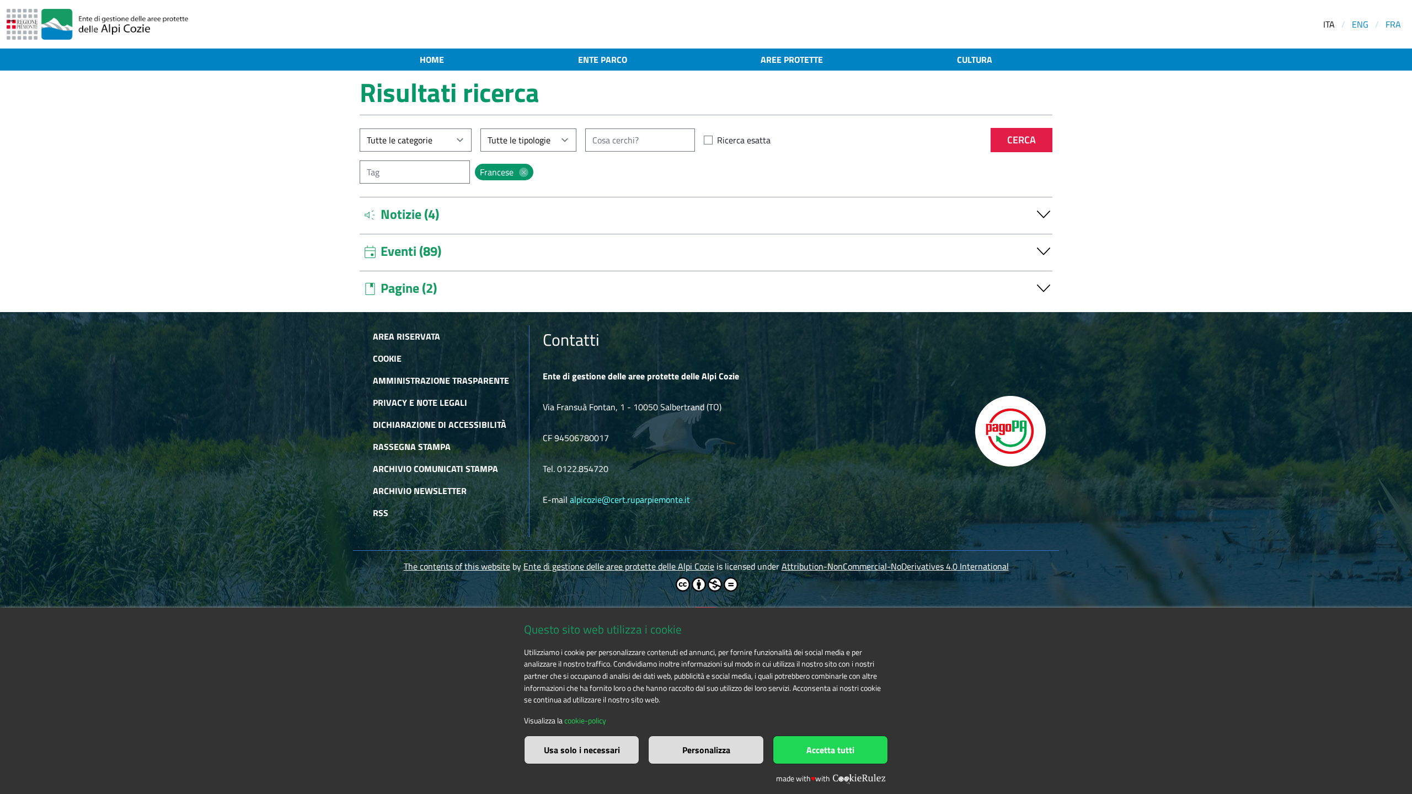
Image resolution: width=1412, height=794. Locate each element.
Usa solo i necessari (582, 750)
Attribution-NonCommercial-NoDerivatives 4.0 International (895, 566)
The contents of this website (457, 566)
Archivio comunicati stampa (435, 468)
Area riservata (406, 336)
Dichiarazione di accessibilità (439, 424)
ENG (1360, 24)
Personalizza (706, 750)
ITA (1329, 24)
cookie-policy (585, 721)
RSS (380, 512)
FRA (1393, 24)
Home (432, 59)
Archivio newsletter (420, 490)
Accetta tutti (830, 750)
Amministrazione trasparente (441, 380)
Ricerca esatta (744, 140)
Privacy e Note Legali (420, 402)
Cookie (387, 358)
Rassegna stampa (412, 446)
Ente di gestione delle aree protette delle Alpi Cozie (618, 566)
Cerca (1021, 139)
